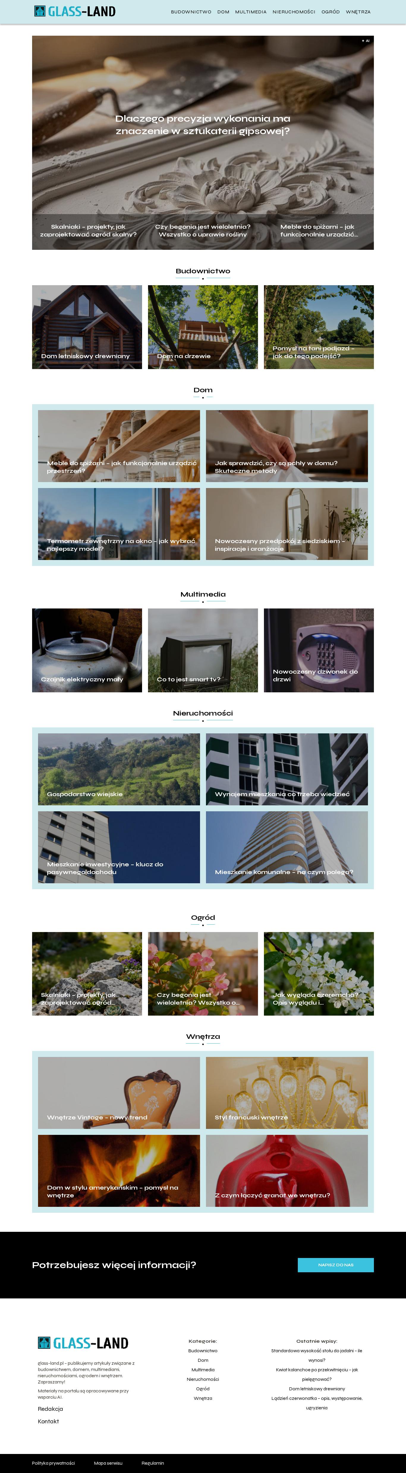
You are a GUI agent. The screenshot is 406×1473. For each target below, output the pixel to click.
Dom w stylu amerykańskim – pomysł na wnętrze (112, 1191)
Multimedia (251, 12)
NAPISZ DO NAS (336, 1265)
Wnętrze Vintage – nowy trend (97, 1117)
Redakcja (50, 1409)
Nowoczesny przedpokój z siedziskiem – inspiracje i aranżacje (280, 545)
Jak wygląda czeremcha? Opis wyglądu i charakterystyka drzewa (315, 999)
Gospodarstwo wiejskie (85, 794)
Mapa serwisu (108, 1463)
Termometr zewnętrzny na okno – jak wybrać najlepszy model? (121, 545)
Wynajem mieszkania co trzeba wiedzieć (282, 794)
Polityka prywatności (53, 1463)
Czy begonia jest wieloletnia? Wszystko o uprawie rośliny (203, 230)
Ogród (331, 12)
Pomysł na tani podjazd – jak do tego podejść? (314, 352)
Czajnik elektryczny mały (82, 679)
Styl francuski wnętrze (251, 1117)
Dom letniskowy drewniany (85, 356)
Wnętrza (358, 12)
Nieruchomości (294, 12)
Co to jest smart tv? (189, 679)
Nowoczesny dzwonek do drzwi (315, 675)
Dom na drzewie (184, 356)
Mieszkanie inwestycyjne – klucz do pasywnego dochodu (105, 868)
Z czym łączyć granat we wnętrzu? (272, 1195)
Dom (223, 12)
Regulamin (152, 1463)
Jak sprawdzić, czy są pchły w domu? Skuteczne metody (276, 467)
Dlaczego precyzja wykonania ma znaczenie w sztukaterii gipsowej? (202, 125)
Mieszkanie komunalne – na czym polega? (284, 872)
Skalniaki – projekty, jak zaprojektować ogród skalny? (88, 230)
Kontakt (48, 1421)
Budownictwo (191, 12)
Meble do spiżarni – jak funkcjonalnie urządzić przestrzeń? (317, 230)
